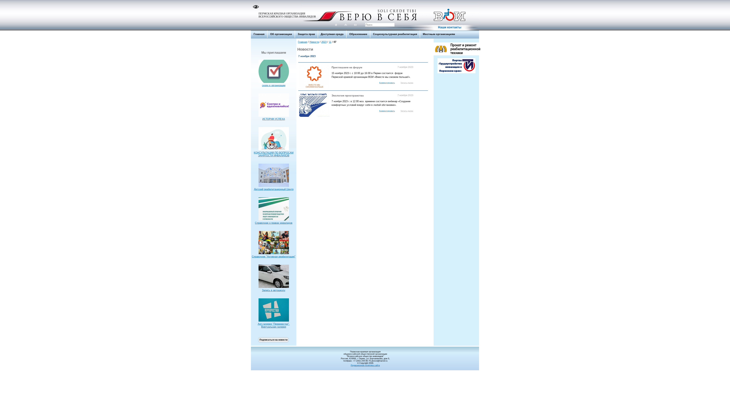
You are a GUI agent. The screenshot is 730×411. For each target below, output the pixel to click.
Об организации (281, 34)
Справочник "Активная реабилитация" (273, 256)
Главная (259, 34)
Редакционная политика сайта (365, 365)
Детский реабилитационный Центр (274, 189)
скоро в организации (273, 85)
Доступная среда (332, 34)
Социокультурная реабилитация (395, 34)
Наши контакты (449, 27)
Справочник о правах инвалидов (273, 222)
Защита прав (306, 34)
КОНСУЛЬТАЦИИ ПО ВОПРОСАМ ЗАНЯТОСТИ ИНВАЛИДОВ (274, 154)
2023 (324, 42)
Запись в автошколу (273, 290)
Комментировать (387, 83)
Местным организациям (439, 34)
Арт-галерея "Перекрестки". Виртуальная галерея (274, 325)
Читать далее (407, 83)
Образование (358, 34)
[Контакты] (355, 25)
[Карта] (346, 25)
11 (330, 42)
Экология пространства (372, 95)
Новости (314, 42)
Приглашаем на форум (372, 67)
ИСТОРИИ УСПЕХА (273, 119)
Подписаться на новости (273, 340)
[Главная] (336, 25)
